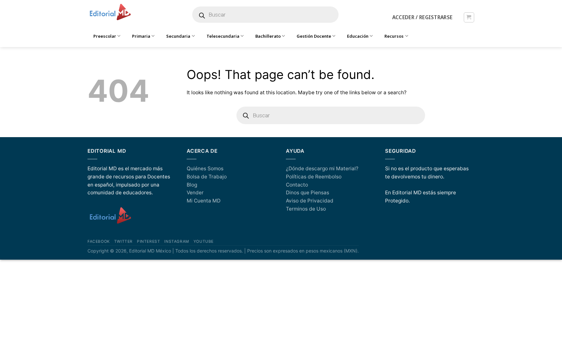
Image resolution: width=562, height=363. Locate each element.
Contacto (297, 185)
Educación (357, 36)
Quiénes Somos (205, 168)
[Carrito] (469, 17)
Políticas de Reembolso (313, 177)
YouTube (204, 241)
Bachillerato (268, 36)
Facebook (98, 241)
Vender (195, 192)
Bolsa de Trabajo (207, 177)
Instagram (176, 241)
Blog (192, 185)
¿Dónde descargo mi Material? (322, 168)
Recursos (394, 36)
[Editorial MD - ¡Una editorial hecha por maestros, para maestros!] (110, 12)
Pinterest (148, 241)
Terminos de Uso (306, 209)
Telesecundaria (223, 36)
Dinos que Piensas (307, 192)
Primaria (141, 36)
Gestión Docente (314, 36)
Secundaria (178, 36)
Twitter (123, 241)
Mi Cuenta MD (204, 201)
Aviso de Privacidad (309, 201)
